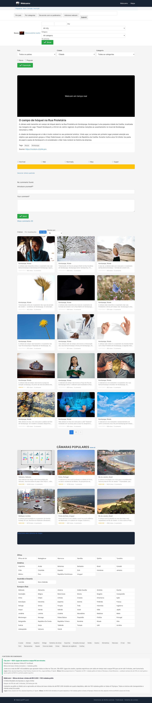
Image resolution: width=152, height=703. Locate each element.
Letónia (40, 613)
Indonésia (100, 605)
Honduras (100, 570)
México (20, 574)
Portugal (119, 617)
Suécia (20, 625)
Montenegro (22, 617)
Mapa (133, 3)
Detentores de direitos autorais (104, 700)
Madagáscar (42, 558)
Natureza (115, 643)
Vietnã (60, 629)
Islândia (60, 609)
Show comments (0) (25, 221)
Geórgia (20, 605)
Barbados (80, 566)
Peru (39, 574)
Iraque (20, 609)
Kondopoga (35, 145)
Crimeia (60, 598)
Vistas (57, 646)
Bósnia (79, 594)
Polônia (99, 617)
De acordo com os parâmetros (50, 15)
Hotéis (90, 643)
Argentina (21, 566)
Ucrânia (119, 625)
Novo (25, 8)
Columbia (41, 570)
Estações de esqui (79, 643)
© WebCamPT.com (21, 700)
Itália (98, 609)
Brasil (99, 566)
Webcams (124, 3)
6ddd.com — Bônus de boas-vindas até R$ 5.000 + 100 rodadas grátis (28, 678)
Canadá (119, 566)
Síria (118, 621)
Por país (18, 15)
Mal (44, 162)
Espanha (60, 602)
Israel (79, 609)
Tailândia (60, 625)
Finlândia (100, 602)
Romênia (80, 621)
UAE (98, 625)
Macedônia (81, 613)
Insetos (97, 643)
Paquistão (80, 617)
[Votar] (76, 166)
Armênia (99, 590)
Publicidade (119, 700)
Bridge (44, 643)
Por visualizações (30, 232)
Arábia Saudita (82, 590)
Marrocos (61, 558)
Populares (19, 8)
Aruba (40, 566)
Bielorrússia (61, 594)
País (18, 50)
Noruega (41, 617)
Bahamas (61, 566)
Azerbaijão (21, 594)
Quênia (99, 558)
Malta (118, 613)
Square (37, 646)
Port (20, 646)
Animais (28, 643)
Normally (70, 162)
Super (116, 162)
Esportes (67, 643)
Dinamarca (100, 598)
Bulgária (99, 594)
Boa (91, 162)
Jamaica (119, 570)
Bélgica (40, 594)
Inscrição (36, 8)
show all (92, 447)
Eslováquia (21, 602)
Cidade (59, 50)
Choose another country (32, 33)
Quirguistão (22, 621)
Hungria (60, 605)
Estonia (79, 602)
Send (25, 216)
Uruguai (79, 574)
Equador (60, 570)
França (119, 602)
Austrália (21, 582)
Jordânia (21, 613)
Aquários (36, 643)
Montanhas (105, 643)
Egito (118, 598)
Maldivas (100, 613)
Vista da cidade (47, 646)
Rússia (27, 145)
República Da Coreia (44, 621)
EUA (78, 570)
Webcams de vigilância (69, 646)
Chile (20, 570)
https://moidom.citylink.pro (36, 149)
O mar (123, 643)
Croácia (79, 598)
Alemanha (41, 590)
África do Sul (22, 558)
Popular (29, 60)
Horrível (22, 162)
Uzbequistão (22, 629)
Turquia (79, 625)
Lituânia (60, 613)
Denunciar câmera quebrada (26, 173)
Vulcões (81, 646)
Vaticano (41, 629)
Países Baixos (62, 617)
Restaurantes (28, 646)
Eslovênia (41, 602)
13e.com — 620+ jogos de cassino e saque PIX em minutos (24, 660)
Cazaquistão (121, 594)
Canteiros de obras (55, 643)
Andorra (60, 590)
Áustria (119, 590)
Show (49, 42)
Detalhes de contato (131, 700)
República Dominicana (65, 574)
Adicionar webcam (71, 15)
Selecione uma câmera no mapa (29, 533)
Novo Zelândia (43, 582)
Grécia (40, 605)
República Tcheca (63, 621)
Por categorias (30, 15)
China (20, 598)
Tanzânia (120, 558)
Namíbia (80, 558)
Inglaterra (120, 605)
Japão (119, 609)
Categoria (99, 50)
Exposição (27, 65)
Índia (78, 605)
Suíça (40, 625)
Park (129, 643)
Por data (43, 232)
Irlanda (40, 609)
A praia (21, 643)
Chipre (40, 598)
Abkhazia (21, 590)
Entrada (30, 8)
